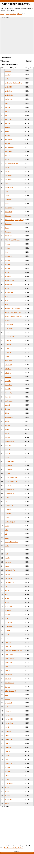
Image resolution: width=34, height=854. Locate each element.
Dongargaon (8, 284)
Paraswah (7, 630)
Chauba (7, 204)
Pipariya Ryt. (8, 662)
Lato (6, 534)
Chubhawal (8, 224)
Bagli (6, 103)
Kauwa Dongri (9, 441)
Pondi (6, 666)
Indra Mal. (8, 369)
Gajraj (6, 304)
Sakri (6, 707)
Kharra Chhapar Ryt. (11, 481)
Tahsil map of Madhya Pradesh (13, 848)
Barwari (7, 131)
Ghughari (7, 320)
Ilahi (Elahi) (8, 365)
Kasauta (7, 429)
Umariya (7, 795)
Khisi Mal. (8, 485)
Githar (6, 332)
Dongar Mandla (9, 280)
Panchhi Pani (8, 622)
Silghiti (7, 735)
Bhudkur (7, 155)
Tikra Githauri (9, 783)
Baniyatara (8, 119)
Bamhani (7, 107)
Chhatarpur (8, 216)
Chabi (6, 191)
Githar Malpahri (9, 336)
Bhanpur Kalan (9, 147)
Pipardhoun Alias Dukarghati (13, 650)
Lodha (6, 538)
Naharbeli (7, 590)
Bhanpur (7, 143)
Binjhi (6, 183)
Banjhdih (7, 123)
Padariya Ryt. (9, 606)
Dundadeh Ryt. (9, 292)
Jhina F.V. (8, 389)
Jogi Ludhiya (8, 401)
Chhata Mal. (8, 212)
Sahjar (6, 695)
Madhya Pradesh (11, 14)
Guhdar (7, 348)
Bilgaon (7, 167)
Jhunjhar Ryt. (9, 393)
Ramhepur (8, 679)
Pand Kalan (8, 626)
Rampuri (7, 687)
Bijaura (7, 159)
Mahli (6, 554)
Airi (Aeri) (8, 75)
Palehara (7, 614)
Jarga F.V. (8, 381)
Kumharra (8, 514)
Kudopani (8, 509)
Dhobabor (8, 276)
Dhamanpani (8, 256)
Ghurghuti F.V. (9, 328)
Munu (6, 586)
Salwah (7, 727)
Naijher (7, 594)
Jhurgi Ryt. (8, 397)
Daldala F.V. (8, 236)
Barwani (7, 127)
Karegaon (7, 425)
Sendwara (8, 731)
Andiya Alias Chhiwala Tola (13, 83)
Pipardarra (8, 642)
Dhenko (7, 272)
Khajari (7, 457)
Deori (6, 252)
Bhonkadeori (8, 151)
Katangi (7, 433)
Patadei (7, 634)
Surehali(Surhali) (10, 763)
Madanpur (8, 550)
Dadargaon (8, 232)
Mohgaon (7, 574)
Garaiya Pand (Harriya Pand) (13, 312)
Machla (7, 546)
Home (2, 14)
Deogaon (7, 244)
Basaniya (7, 135)
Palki (6, 618)
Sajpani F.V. (8, 703)
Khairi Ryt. (8, 449)
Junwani (7, 405)
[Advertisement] (17, 37)
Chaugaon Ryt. (9, 208)
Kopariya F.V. (9, 505)
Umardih (7, 787)
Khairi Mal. (8, 445)
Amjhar (7, 79)
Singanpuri (8, 747)
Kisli (6, 501)
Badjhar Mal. (8, 99)
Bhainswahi (8, 139)
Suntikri (7, 759)
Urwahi (7, 803)
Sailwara (7, 699)
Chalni (7, 195)
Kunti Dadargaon (10, 522)
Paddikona (8, 610)
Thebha (7, 775)
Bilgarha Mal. (9, 175)
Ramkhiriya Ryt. (9, 683)
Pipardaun (8, 646)
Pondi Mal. (8, 671)
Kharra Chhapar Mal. (11, 477)
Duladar (7, 288)
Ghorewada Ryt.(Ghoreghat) (13, 316)
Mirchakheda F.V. (10, 570)
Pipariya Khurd (9, 658)
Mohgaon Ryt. (9, 578)
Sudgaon (7, 755)
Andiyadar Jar (9, 95)
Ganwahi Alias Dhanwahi (12, 308)
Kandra (7, 421)
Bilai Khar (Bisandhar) (11, 163)
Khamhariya (8, 465)
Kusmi (7, 526)
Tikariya (7, 779)
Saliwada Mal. (9, 719)
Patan (6, 638)
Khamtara (7, 473)
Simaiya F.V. (8, 739)
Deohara (7, 248)
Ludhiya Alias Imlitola (11, 542)
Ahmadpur (8, 71)
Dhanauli (7, 260)
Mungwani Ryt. (9, 582)
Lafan (6, 530)
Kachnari (7, 409)
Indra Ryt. (8, 373)
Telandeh (7, 771)
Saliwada (7, 715)
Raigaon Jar (8, 675)
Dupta (6, 300)
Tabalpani (7, 767)
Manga (7, 566)
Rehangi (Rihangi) (10, 691)
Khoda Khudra (9, 489)
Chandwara (8, 200)
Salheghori (8, 711)
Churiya (7, 228)
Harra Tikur (8, 361)
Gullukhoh (8, 352)
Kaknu (7, 413)
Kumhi (7, 518)
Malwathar (8, 562)
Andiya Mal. (8, 87)
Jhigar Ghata (8, 385)
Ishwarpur (8, 377)
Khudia (7, 497)
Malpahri (7, 558)
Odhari (7, 602)
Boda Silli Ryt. (9, 187)
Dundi (6, 296)
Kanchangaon (9, 417)
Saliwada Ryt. (9, 723)
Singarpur (7, 751)
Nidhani (7, 598)
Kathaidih (7, 437)
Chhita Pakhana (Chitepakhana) (14, 220)
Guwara (7, 357)
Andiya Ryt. (8, 91)
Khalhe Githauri (9, 461)
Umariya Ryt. (9, 799)
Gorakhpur (8, 340)
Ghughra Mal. (9, 324)
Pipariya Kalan (9, 654)
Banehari (7, 111)
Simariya (7, 743)
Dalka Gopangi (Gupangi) (12, 240)
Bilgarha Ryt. (9, 179)
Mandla (19, 14)
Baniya (7, 115)
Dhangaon (8, 264)
